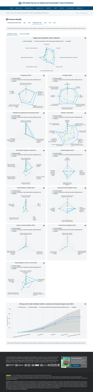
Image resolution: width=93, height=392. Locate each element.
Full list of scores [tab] (24, 33)
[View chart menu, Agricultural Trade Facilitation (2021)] (85, 188)
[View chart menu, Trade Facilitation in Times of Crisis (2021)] (44, 263)
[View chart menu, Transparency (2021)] (44, 76)
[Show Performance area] (21, 307)
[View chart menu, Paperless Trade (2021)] (85, 113)
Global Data (18, 8)
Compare (48, 8)
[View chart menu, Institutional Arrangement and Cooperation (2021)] (44, 113)
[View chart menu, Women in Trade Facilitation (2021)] (44, 226)
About (55, 8)
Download (76, 365)
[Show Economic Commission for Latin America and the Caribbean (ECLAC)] (48, 41)
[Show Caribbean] (68, 41)
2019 (45, 22)
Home (11, 8)
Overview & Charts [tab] (12, 33)
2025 (24, 22)
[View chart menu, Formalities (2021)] (85, 76)
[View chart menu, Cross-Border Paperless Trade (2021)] (44, 151)
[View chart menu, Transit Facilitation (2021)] (85, 151)
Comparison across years (14, 22)
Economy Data (40, 8)
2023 (29, 22)
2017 (50, 22)
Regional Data (29, 8)
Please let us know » (81, 28)
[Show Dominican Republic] (27, 41)
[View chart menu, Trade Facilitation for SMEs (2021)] (44, 188)
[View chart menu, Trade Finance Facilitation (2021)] (85, 226)
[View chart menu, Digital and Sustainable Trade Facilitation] (85, 38)
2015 (54, 22)
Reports (62, 8)
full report (85, 386)
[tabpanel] (46, 188)
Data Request (70, 8)
